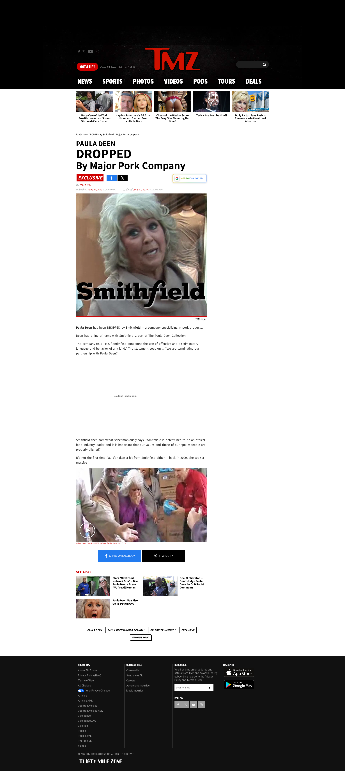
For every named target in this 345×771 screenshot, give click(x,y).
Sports (112, 81)
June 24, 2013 (95, 189)
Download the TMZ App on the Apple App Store (239, 672)
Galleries (83, 725)
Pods (200, 81)
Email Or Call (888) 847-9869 (117, 67)
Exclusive (187, 630)
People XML (84, 735)
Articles (82, 695)
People (82, 730)
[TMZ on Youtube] (90, 51)
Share (122, 555)
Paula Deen (94, 630)
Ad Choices (84, 685)
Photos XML (85, 740)
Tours (226, 81)
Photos (143, 81)
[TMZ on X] (84, 51)
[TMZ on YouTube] (193, 704)
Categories (84, 715)
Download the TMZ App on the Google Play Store (239, 684)
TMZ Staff (85, 184)
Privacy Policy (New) (89, 675)
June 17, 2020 (140, 189)
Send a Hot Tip (134, 675)
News (84, 81)
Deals (253, 81)
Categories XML (87, 720)
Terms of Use (86, 680)
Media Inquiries (135, 690)
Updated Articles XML (90, 710)
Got (87, 67)
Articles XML (85, 700)
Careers (130, 680)
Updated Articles (87, 705)
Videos (173, 81)
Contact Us (132, 670)
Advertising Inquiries (138, 685)
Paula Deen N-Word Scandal (126, 630)
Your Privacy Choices (97, 690)
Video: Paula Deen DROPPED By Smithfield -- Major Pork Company (102, 543)
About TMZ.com (87, 670)
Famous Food (140, 637)
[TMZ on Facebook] (79, 51)
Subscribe (209, 687)
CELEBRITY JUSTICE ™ (163, 630)
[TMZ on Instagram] (97, 51)
